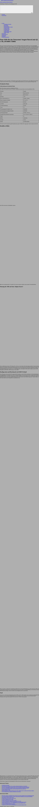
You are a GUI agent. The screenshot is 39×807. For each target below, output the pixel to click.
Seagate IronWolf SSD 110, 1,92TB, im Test (9, 800)
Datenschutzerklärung (5, 37)
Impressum (4, 36)
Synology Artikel (7, 28)
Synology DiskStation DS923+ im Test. (8, 803)
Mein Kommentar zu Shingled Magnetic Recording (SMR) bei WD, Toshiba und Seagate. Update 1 (18, 790)
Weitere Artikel (6, 32)
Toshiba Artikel (6, 30)
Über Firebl (4, 33)
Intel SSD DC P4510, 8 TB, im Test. (8, 797)
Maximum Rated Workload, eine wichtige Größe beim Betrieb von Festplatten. (14, 786)
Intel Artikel (6, 25)
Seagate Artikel (6, 27)
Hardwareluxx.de (5, 34)
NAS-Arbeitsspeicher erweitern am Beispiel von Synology (11, 791)
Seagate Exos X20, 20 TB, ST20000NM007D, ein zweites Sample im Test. (14, 804)
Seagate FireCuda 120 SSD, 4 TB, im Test (9, 798)
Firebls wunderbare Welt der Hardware (6, 2)
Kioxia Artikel (6, 26)
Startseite (3, 14)
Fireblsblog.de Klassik (7, 24)
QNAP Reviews (6, 29)
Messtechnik (4, 35)
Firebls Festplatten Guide (6, 789)
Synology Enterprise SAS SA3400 (7, 799)
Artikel (3, 23)
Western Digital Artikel (7, 31)
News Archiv (4, 15)
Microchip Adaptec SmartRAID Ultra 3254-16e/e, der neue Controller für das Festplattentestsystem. (18, 795)
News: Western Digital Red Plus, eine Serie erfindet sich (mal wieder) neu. (14, 788)
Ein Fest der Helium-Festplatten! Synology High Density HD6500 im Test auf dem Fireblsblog (17, 796)
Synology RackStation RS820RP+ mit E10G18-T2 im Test (11, 801)
